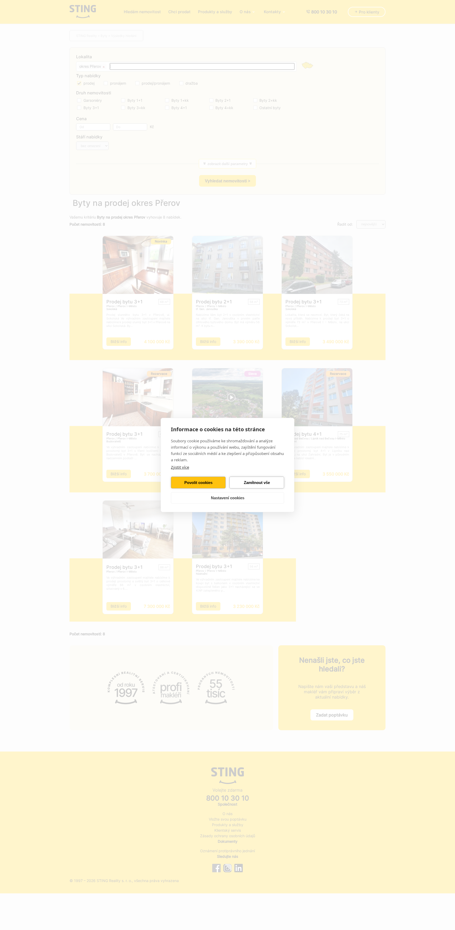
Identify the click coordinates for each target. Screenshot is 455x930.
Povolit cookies (198, 482)
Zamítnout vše (257, 482)
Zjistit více (180, 467)
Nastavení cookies (227, 498)
